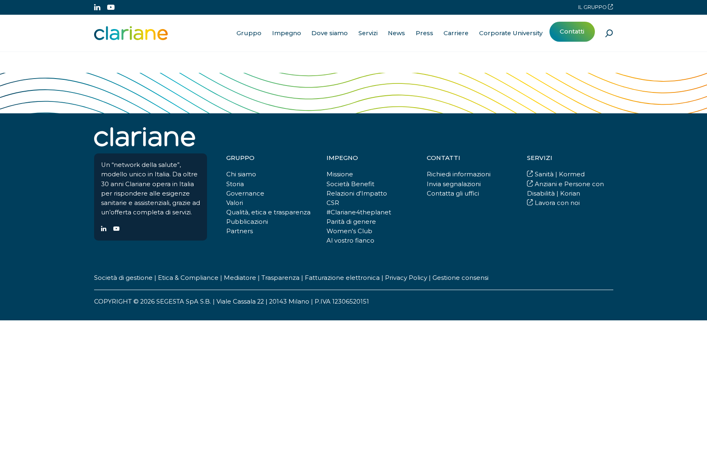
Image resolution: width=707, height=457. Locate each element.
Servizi (368, 33)
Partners (239, 231)
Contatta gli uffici (453, 193)
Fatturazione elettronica (342, 277)
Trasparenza (280, 277)
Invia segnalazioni (454, 184)
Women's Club (349, 231)
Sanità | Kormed (559, 174)
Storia (235, 184)
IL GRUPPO (593, 7)
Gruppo (248, 33)
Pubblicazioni (247, 221)
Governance (245, 193)
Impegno (286, 33)
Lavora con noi (556, 203)
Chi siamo (241, 174)
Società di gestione (123, 277)
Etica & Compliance (188, 277)
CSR (332, 203)
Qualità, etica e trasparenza (268, 212)
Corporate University (511, 33)
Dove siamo (329, 33)
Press (424, 33)
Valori (234, 203)
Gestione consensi (460, 277)
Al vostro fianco (350, 240)
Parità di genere (351, 221)
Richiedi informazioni (459, 174)
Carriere (456, 33)
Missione (339, 174)
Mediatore (240, 277)
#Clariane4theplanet (358, 212)
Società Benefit (350, 184)
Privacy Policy (406, 277)
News (396, 33)
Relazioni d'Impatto (356, 193)
